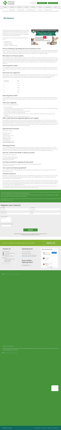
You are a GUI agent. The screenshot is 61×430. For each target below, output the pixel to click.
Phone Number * (4, 212)
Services (19, 7)
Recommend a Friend (48, 9)
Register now (50, 243)
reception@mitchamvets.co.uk (9, 253)
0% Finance (40, 9)
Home (5, 7)
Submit (30, 230)
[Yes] (6, 225)
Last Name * (32, 207)
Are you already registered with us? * (7, 223)
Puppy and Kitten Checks (31, 9)
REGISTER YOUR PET (53, 3)
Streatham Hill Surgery (26, 256)
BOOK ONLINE (42, 3)
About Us (12, 7)
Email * (31, 212)
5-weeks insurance (20, 9)
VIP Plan (33, 7)
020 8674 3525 (6, 254)
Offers (26, 7)
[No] (6, 226)
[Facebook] (3, 263)
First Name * (3, 207)
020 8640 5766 (6, 251)
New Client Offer (12, 9)
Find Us (40, 7)
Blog (55, 7)
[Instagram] (6, 263)
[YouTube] (9, 263)
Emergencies (48, 7)
